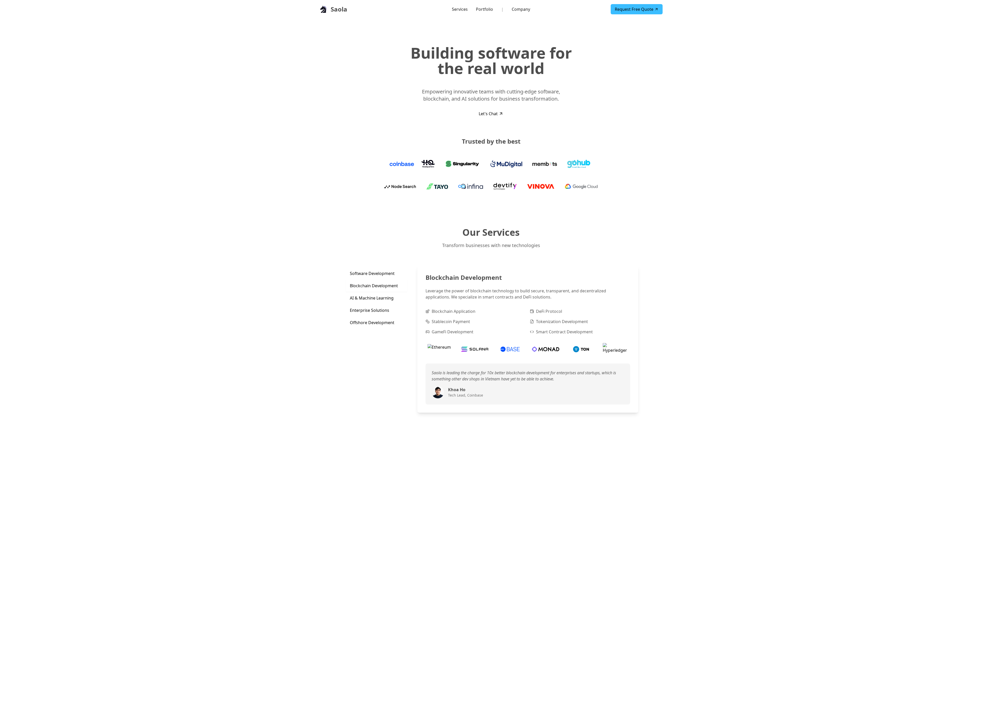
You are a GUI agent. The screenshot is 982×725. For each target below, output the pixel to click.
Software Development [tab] (372, 273)
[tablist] (376, 298)
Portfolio (484, 9)
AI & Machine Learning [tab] (372, 298)
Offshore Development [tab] (372, 322)
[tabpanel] (527, 339)
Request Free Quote (634, 9)
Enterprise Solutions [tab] (369, 310)
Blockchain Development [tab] (374, 286)
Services (460, 9)
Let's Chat (488, 113)
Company (521, 9)
